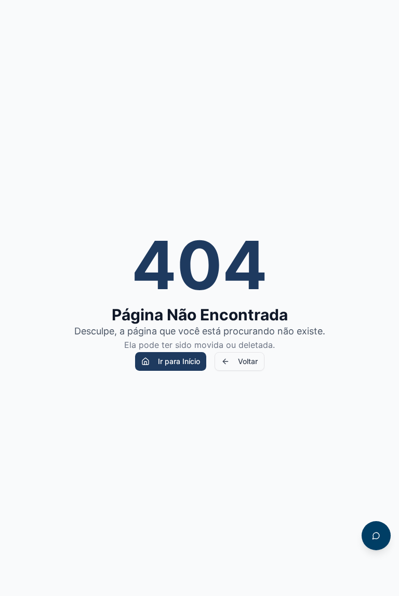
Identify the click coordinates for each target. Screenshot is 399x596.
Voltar (248, 361)
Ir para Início (179, 361)
